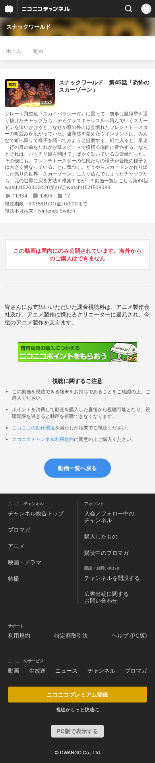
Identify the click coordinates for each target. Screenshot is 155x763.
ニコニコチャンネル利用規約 (43, 439)
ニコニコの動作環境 (33, 428)
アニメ (16, 545)
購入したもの (101, 536)
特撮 (13, 578)
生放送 (37, 670)
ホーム (13, 51)
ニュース (66, 670)
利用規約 (19, 635)
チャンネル (101, 670)
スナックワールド (28, 26)
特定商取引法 (71, 635)
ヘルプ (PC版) (129, 635)
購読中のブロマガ (106, 552)
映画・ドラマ (24, 562)
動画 (38, 51)
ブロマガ (19, 529)
